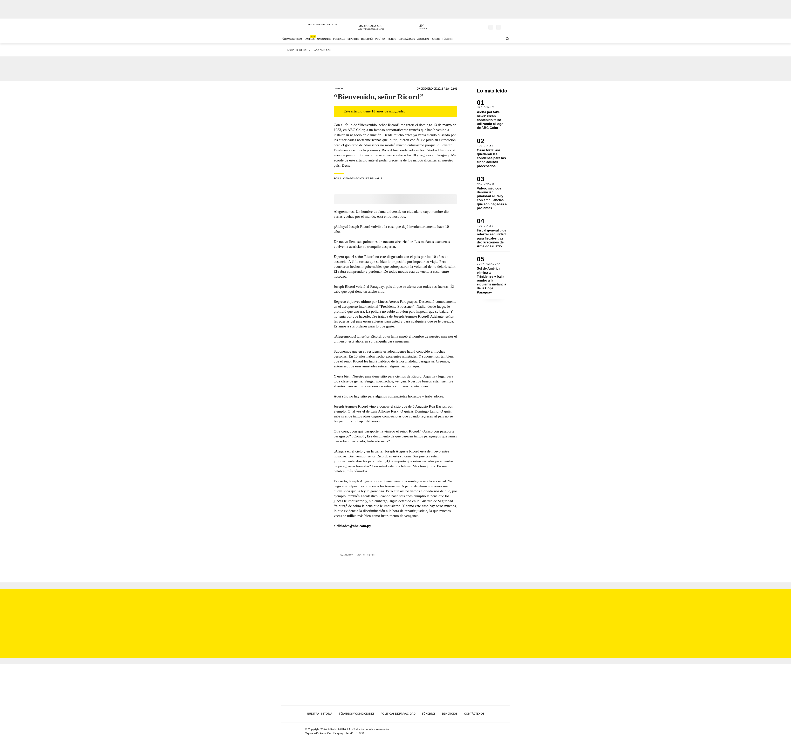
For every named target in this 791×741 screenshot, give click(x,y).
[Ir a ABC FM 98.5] (495, 38)
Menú (506, 26)
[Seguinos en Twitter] (469, 26)
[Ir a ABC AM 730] (478, 38)
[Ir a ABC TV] (467, 38)
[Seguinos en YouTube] (476, 26)
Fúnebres (428, 714)
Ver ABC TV (379, 27)
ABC (294, 26)
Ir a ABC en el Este (318, 28)
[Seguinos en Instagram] (482, 26)
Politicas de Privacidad (398, 714)
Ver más (493, 116)
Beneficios (450, 714)
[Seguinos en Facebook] (463, 26)
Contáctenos (474, 714)
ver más (421, 27)
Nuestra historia (319, 714)
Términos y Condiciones (356, 714)
